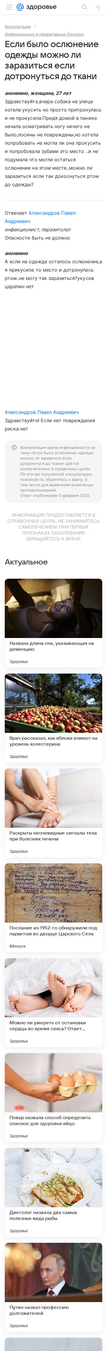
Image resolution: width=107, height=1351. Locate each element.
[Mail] (20, 7)
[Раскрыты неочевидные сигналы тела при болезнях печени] (53, 812)
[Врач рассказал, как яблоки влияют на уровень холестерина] (53, 718)
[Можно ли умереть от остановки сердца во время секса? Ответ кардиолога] (53, 1002)
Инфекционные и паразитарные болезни (44, 34)
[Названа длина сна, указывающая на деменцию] (53, 623)
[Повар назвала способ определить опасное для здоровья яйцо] (53, 1097)
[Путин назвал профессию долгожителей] (53, 1287)
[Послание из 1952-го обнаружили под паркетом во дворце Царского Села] (53, 907)
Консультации (18, 26)
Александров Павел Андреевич (42, 412)
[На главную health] (40, 7)
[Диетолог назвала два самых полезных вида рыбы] (53, 1192)
